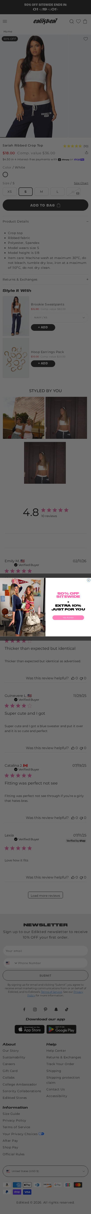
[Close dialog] (88, 580)
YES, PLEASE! (68, 617)
